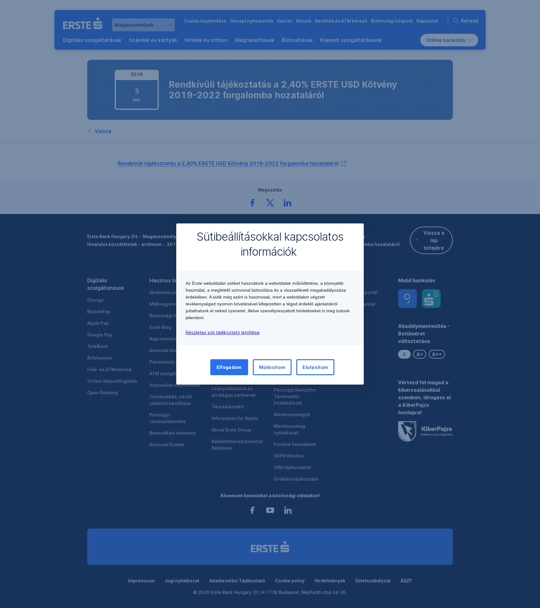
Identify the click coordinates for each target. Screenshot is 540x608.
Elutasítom (315, 367)
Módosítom (272, 367)
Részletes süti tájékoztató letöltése (223, 332)
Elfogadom (229, 367)
